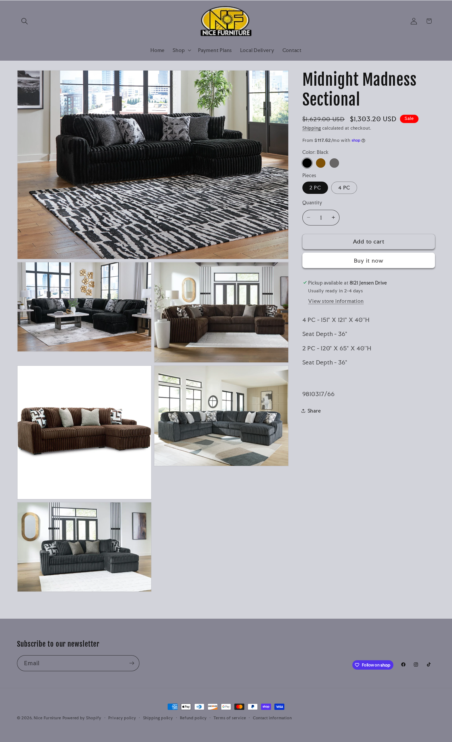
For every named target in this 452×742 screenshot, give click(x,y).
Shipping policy (158, 717)
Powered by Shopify (82, 717)
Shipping (311, 128)
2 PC (315, 187)
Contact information (272, 717)
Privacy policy (122, 717)
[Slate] (334, 162)
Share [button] (314, 410)
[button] (24, 21)
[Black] (307, 162)
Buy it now (368, 260)
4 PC (344, 187)
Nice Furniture (47, 717)
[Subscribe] (131, 663)
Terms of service (229, 717)
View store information (336, 301)
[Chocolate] (320, 162)
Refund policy (193, 717)
